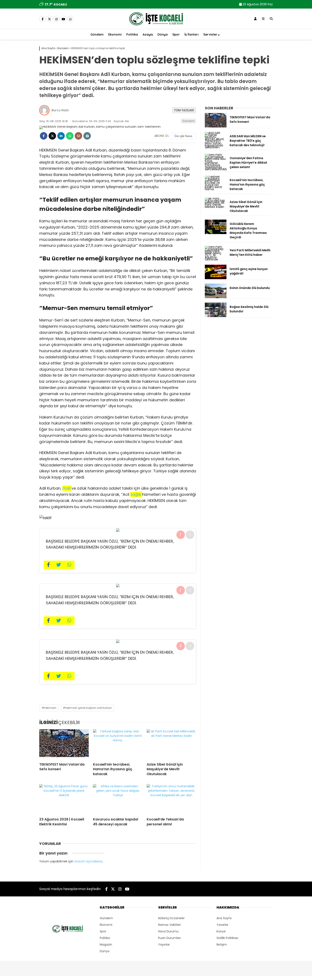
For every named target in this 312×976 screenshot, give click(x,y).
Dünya (162, 34)
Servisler (210, 34)
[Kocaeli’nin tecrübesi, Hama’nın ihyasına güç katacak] (117, 744)
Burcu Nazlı (60, 110)
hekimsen (50, 708)
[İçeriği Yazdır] (87, 136)
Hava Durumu (168, 931)
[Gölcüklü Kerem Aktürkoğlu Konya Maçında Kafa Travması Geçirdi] (215, 233)
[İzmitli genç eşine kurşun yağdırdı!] (215, 278)
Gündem (97, 34)
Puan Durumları (169, 938)
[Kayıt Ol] (255, 19)
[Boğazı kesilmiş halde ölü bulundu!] (215, 316)
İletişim (221, 944)
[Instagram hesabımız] (56, 19)
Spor (176, 34)
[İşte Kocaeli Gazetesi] (156, 26)
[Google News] (183, 136)
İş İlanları (191, 34)
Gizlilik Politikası (227, 938)
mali (67, 488)
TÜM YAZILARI (184, 110)
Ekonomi (115, 34)
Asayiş (148, 34)
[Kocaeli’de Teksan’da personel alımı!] (171, 799)
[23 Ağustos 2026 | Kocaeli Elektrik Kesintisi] (64, 799)
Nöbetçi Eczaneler (171, 918)
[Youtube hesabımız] (63, 19)
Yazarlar (222, 925)
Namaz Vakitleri (169, 925)
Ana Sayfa (224, 918)
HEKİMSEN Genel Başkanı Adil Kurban (88, 708)
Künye (221, 931)
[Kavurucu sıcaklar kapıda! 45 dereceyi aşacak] (117, 799)
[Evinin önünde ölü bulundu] (215, 297)
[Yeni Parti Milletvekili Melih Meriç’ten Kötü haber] (215, 259)
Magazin (106, 944)
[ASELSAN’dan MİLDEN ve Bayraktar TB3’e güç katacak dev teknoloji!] (215, 147)
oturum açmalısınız (88, 861)
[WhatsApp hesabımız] (70, 19)
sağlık (136, 494)
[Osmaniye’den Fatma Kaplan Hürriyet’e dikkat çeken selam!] (215, 169)
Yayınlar (164, 944)
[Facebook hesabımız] (42, 19)
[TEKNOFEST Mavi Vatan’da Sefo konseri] (64, 744)
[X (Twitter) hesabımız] (49, 19)
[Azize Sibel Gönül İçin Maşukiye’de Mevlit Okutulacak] (171, 744)
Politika (132, 34)
